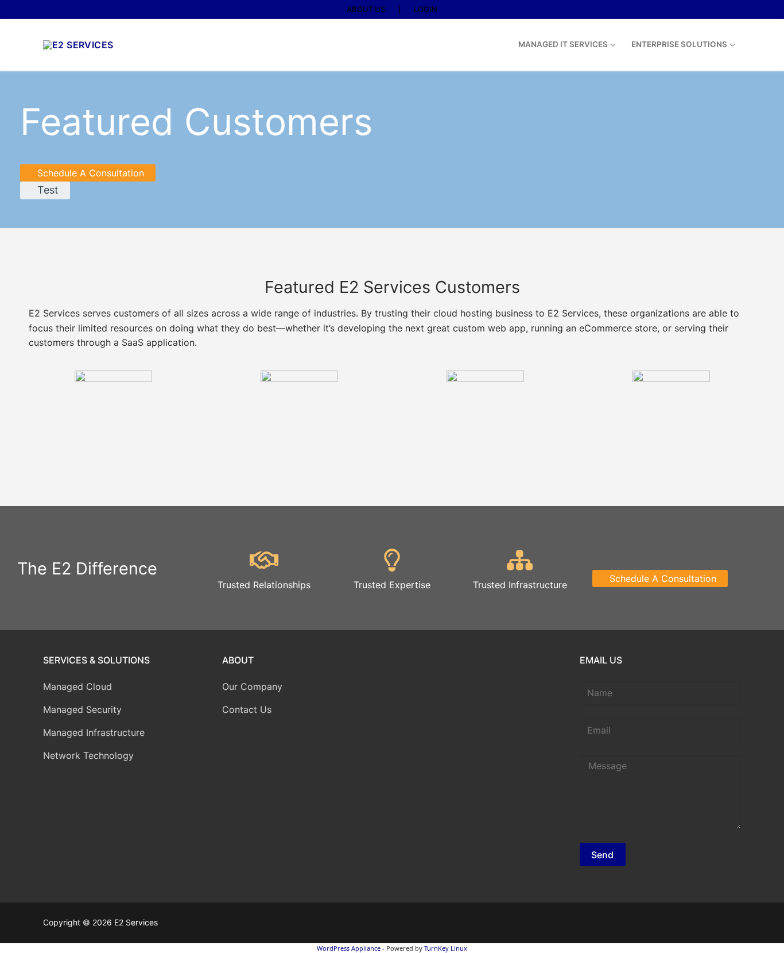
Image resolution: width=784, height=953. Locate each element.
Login (425, 9)
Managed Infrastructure (94, 732)
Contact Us (246, 709)
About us (366, 9)
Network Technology (88, 755)
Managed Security (82, 709)
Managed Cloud (77, 686)
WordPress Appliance (349, 948)
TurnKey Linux (445, 948)
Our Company (252, 686)
